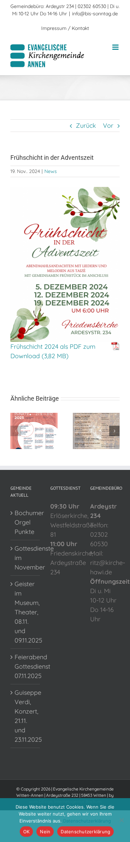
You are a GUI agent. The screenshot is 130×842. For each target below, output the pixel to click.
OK (26, 831)
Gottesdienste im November (25, 557)
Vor (108, 125)
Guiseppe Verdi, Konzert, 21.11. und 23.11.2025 (25, 715)
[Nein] (121, 820)
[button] (15, 431)
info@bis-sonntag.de (95, 13)
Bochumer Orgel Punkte (25, 522)
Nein (45, 831)
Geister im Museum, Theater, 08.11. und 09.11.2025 (25, 612)
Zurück (86, 125)
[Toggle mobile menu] (116, 47)
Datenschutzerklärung (87, 821)
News (50, 171)
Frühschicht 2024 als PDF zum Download (52, 351)
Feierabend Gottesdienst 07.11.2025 (25, 666)
